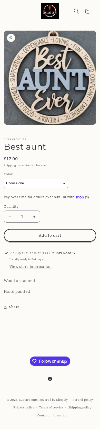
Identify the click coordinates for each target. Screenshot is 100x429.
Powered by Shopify (53, 399)
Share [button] (14, 307)
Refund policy (83, 399)
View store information (30, 266)
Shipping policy (80, 407)
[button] (10, 11)
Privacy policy (23, 407)
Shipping (10, 165)
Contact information (52, 415)
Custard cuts (28, 399)
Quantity (11, 206)
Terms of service (51, 407)
